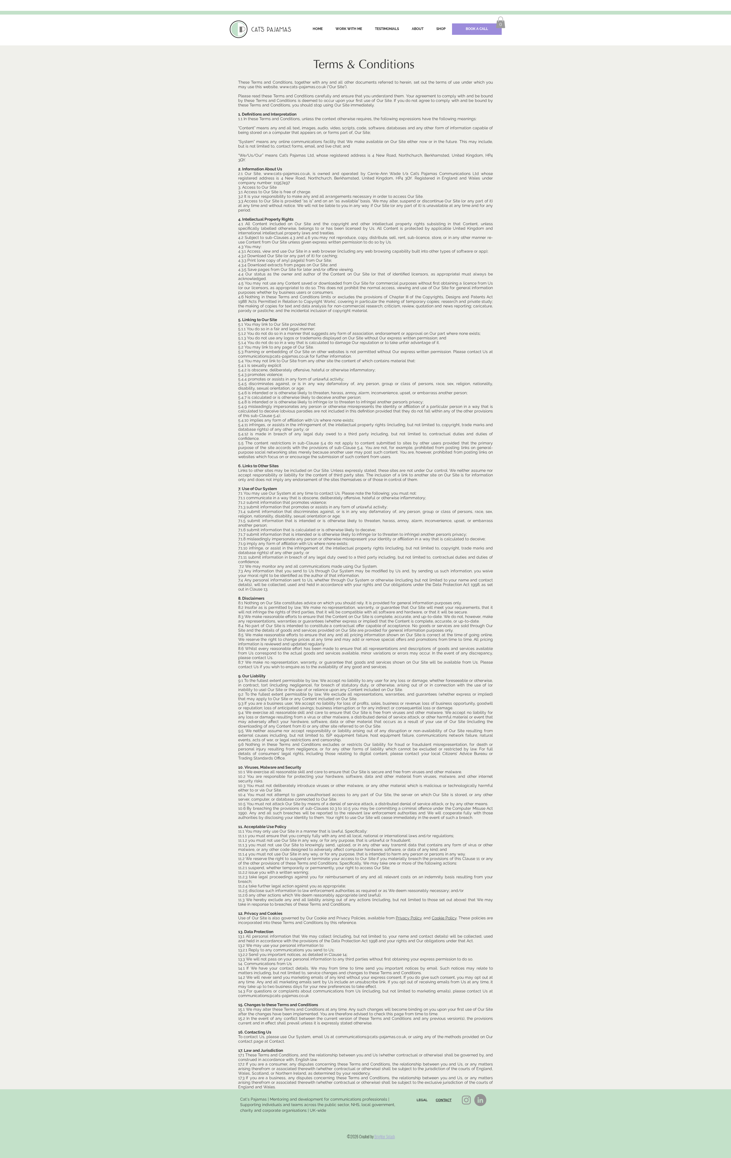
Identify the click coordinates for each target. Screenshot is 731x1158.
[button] (500, 22)
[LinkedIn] (480, 1100)
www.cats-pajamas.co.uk (303, 86)
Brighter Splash (384, 1136)
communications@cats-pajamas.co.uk (273, 356)
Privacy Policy (409, 918)
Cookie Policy (444, 918)
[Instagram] (466, 1100)
